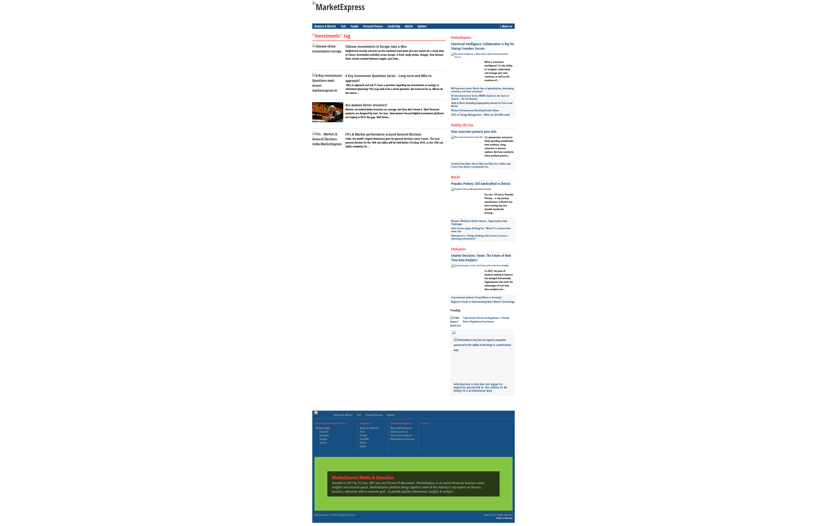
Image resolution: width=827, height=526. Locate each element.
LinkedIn (323, 431)
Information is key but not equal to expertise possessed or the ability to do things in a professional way (480, 387)
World (363, 442)
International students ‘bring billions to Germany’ (476, 297)
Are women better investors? (366, 104)
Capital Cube (431, 435)
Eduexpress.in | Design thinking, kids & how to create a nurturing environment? (479, 237)
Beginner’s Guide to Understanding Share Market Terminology (482, 301)
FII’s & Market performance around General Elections (383, 134)
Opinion (421, 26)
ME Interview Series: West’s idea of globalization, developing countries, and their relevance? (482, 90)
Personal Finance (373, 26)
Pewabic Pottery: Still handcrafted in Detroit (480, 183)
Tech (343, 26)
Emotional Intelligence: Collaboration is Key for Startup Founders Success (482, 46)
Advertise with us (399, 431)
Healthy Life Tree (462, 125)
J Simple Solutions (504, 514)
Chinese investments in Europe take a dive (376, 46)
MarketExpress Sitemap (402, 439)
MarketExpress (321, 514)
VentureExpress (461, 37)
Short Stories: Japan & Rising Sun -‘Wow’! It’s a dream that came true (481, 229)
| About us (506, 26)
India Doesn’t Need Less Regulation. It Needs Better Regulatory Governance (486, 319)
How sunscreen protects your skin (473, 131)
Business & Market (325, 26)
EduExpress (458, 249)
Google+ (323, 439)
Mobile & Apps (323, 428)
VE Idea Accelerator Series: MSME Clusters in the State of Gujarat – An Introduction (480, 97)
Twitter (323, 442)
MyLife (409, 26)
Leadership (393, 26)
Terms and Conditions (401, 435)
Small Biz (364, 439)
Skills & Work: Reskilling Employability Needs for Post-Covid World (481, 104)
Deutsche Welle (432, 428)
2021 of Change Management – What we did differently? (480, 114)
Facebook (324, 435)
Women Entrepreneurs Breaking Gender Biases (475, 110)
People (354, 26)
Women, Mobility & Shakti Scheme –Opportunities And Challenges (479, 222)
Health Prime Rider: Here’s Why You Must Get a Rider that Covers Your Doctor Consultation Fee (481, 165)
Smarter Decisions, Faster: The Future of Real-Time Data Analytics (481, 257)
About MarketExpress (401, 428)
